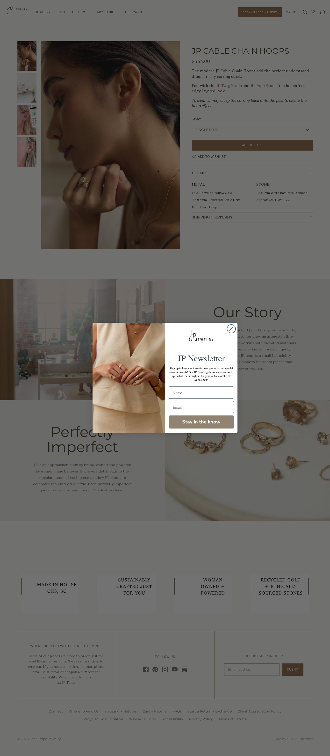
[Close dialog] (231, 329)
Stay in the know (201, 422)
